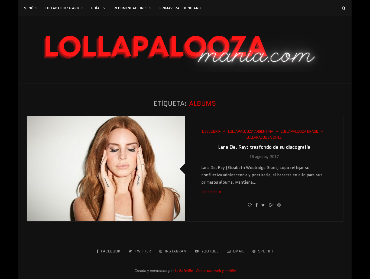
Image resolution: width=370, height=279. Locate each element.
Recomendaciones (131, 8)
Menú (29, 8)
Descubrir (211, 131)
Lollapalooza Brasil (300, 131)
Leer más (209, 192)
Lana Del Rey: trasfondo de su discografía (264, 147)
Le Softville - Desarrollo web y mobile (205, 270)
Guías (96, 8)
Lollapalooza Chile (264, 137)
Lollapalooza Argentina (250, 131)
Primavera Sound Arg (180, 8)
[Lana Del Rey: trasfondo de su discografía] (106, 168)
